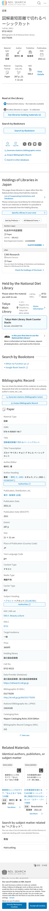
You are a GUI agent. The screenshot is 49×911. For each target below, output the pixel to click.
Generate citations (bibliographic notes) (24, 150)
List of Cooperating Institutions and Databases (19, 197)
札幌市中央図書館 (35, 245)
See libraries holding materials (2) (24, 114)
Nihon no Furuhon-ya (16, 363)
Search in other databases (18, 160)
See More (11, 807)
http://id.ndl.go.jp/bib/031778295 (19, 697)
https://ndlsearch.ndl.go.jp (16, 682)
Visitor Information (38, 307)
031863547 (9, 480)
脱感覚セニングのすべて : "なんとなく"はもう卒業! (12, 793)
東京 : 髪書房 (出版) (12, 494)
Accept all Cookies (37, 905)
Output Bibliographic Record (19, 155)
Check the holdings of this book (28, 270)
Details (11, 898)
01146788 (30, 600)
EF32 (6, 626)
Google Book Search (16, 367)
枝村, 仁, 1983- (17, 476)
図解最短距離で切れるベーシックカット (22, 442)
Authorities (23, 483)
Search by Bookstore (24, 130)
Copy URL (16, 145)
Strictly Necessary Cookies (14, 905)
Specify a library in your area (24, 212)
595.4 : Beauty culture (14, 615)
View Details (40, 73)
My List (8, 145)
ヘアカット (9, 600)
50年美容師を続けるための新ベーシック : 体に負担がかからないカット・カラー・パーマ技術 (34, 796)
